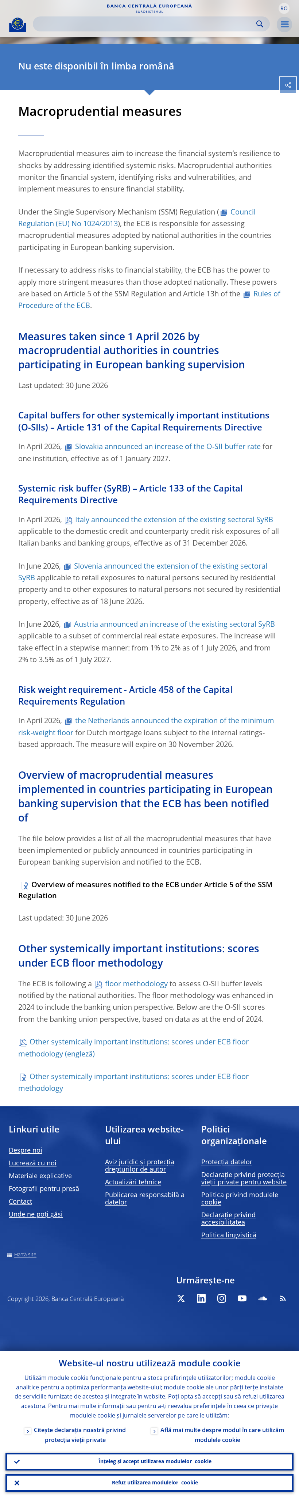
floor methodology (136, 984)
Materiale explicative (40, 1176)
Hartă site (25, 1254)
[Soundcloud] (262, 1298)
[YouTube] (242, 1298)
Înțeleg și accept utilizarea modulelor (154, 1461)
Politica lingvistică (228, 1235)
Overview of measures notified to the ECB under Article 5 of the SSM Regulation (145, 891)
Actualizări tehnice (133, 1182)
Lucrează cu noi (33, 1163)
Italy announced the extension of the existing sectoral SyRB (174, 520)
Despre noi (25, 1150)
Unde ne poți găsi (36, 1214)
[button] (284, 8)
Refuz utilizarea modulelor (155, 1482)
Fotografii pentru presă (44, 1189)
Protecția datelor (226, 1162)
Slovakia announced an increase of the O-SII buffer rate (168, 447)
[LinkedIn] (201, 1298)
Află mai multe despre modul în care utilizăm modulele (222, 1435)
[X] (181, 1298)
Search (260, 24)
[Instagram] (221, 1298)
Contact (20, 1202)
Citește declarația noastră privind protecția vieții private (80, 1435)
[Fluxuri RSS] (283, 1298)
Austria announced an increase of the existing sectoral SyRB (174, 625)
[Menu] (284, 24)
